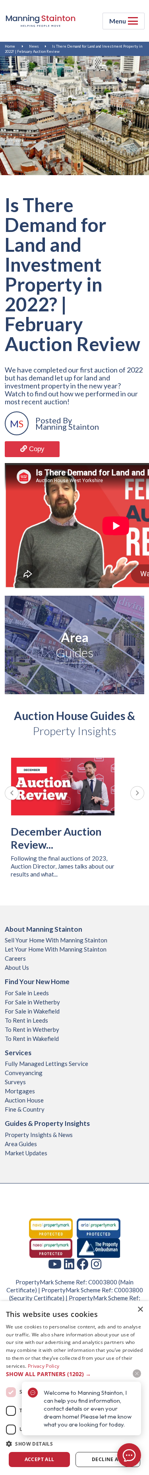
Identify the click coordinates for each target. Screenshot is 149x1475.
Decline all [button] (108, 1459)
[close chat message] (137, 1373)
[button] (74, 1444)
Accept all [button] (39, 1459)
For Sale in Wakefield (32, 1011)
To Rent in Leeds (26, 1020)
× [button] (140, 1310)
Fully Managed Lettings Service (46, 1063)
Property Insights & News (39, 1134)
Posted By (53, 420)
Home (10, 46)
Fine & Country (25, 1109)
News (34, 46)
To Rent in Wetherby (32, 1029)
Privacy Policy (43, 1366)
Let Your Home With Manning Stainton (55, 949)
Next (137, 793)
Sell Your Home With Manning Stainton (56, 940)
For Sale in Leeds (27, 992)
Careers (15, 958)
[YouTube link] (55, 1264)
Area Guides (21, 1143)
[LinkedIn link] (69, 1264)
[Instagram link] (96, 1264)
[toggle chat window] (129, 1455)
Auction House (24, 1100)
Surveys (15, 1081)
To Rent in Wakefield (32, 1038)
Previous (12, 793)
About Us (17, 967)
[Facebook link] (83, 1264)
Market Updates (26, 1152)
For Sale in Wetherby (32, 1002)
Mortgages (20, 1091)
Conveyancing (24, 1072)
